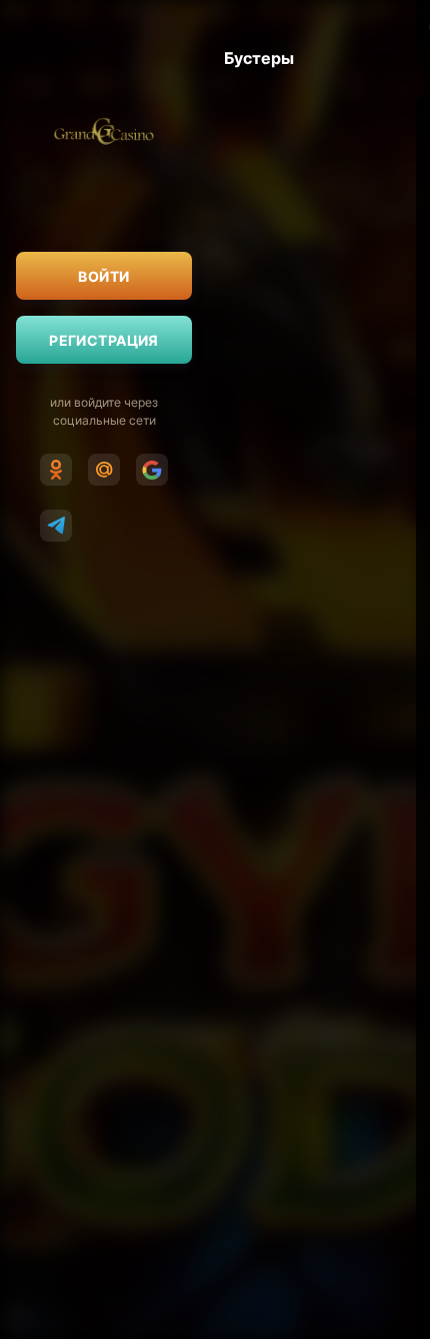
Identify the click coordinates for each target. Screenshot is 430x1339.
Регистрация (104, 340)
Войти (103, 276)
